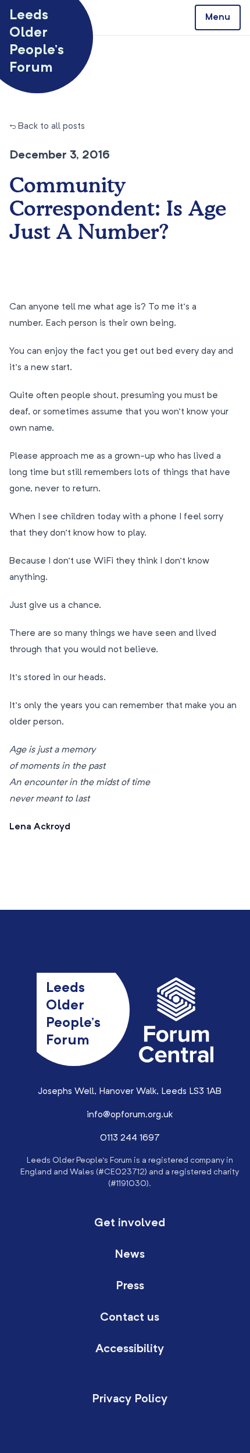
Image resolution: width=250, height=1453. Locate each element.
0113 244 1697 (130, 1138)
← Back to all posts (47, 126)
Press (130, 1286)
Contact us (129, 1318)
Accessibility (129, 1349)
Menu (217, 17)
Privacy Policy (129, 1399)
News (130, 1255)
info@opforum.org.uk (130, 1115)
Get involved (129, 1223)
